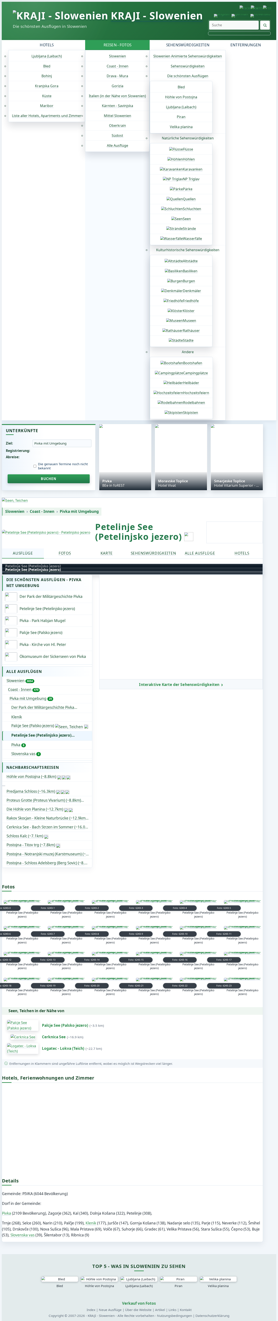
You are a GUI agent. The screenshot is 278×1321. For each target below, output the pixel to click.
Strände (189, 228)
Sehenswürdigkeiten (187, 44)
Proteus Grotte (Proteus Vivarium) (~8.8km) (44, 800)
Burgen (189, 281)
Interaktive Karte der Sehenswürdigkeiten (179, 684)
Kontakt (186, 1310)
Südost (117, 135)
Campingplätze (195, 373)
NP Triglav (191, 179)
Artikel (160, 1310)
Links (172, 1310)
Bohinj (46, 76)
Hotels (47, 44)
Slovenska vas (25, 753)
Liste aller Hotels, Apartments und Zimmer (46, 115)
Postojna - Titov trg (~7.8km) (31, 844)
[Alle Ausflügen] (3, 785)
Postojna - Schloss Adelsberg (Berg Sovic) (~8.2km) (49, 862)
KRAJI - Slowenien (157, 15)
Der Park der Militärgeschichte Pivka (51, 707)
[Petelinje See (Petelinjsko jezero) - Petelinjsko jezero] (46, 532)
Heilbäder (191, 382)
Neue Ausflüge (110, 1310)
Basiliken (190, 271)
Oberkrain (117, 125)
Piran (181, 116)
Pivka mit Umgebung (79, 511)
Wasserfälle (192, 238)
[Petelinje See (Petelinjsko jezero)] (22, 902)
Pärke (187, 189)
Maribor (46, 105)
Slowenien (117, 56)
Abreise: (12, 457)
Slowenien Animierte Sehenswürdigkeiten (187, 56)
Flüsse (188, 149)
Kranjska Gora (46, 86)
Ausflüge (23, 553)
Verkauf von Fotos (139, 1303)
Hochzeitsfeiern (196, 392)
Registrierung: (18, 450)
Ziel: (9, 443)
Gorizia (117, 86)
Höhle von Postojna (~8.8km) (31, 776)
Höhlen (189, 159)
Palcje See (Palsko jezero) (32, 725)
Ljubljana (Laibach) (46, 56)
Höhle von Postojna (181, 97)
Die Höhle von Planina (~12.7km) (35, 809)
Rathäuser (191, 330)
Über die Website (138, 1310)
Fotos (65, 553)
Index (91, 1310)
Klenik (16, 716)
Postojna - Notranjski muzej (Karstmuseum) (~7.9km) (49, 853)
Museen (189, 320)
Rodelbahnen (194, 402)
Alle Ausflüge (117, 145)
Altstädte (190, 261)
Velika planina (181, 126)
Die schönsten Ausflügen (187, 76)
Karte (107, 553)
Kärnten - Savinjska (117, 105)
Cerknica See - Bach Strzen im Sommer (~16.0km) (49, 826)
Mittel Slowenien (117, 115)
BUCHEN (48, 479)
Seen (187, 218)
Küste (46, 96)
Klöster (189, 310)
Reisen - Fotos (117, 44)
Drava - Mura (117, 76)
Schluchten (192, 208)
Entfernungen (245, 44)
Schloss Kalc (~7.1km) (25, 835)
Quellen (189, 199)
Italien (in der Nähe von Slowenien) (117, 96)
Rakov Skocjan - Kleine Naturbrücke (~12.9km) (47, 818)
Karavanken (192, 169)
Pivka (17, 744)
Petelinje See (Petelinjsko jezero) (41, 735)
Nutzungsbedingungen (174, 1315)
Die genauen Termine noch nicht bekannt (63, 466)
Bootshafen (192, 363)
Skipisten (190, 412)
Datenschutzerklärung (212, 1315)
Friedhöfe (191, 300)
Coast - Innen (117, 66)
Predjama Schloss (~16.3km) (31, 791)
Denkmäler (192, 290)
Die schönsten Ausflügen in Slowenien (50, 26)
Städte (188, 340)
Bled (46, 66)
